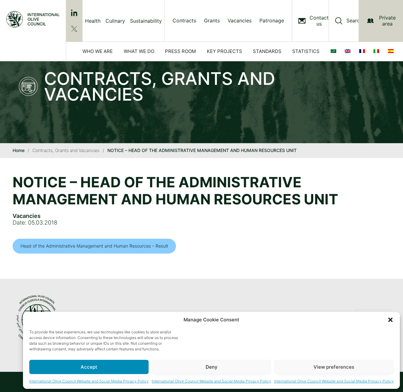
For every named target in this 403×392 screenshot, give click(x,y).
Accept (89, 367)
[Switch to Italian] (377, 51)
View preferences (334, 367)
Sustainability (146, 21)
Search (354, 21)
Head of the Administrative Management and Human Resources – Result (94, 246)
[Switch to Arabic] (335, 51)
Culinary (115, 21)
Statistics (306, 51)
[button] (390, 320)
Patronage (271, 21)
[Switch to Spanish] (392, 51)
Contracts (184, 21)
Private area (387, 21)
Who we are (97, 51)
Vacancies (240, 21)
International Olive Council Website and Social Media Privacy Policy (89, 381)
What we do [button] (139, 51)
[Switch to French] (363, 51)
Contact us (319, 21)
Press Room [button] (180, 51)
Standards (267, 51)
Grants (212, 21)
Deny (212, 367)
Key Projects (224, 51)
